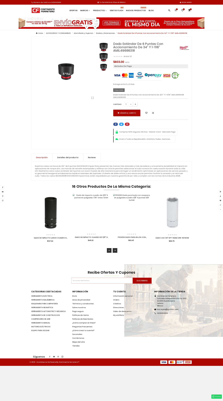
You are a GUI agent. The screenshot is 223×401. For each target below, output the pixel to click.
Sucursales (77, 334)
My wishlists (118, 315)
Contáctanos (78, 338)
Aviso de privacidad (81, 300)
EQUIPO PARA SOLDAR (40, 330)
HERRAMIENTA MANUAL (40, 323)
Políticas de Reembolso (82, 319)
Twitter (121, 124)
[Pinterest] (58, 356)
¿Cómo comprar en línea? (84, 323)
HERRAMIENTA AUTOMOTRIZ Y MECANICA (48, 311)
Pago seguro (78, 311)
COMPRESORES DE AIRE (40, 319)
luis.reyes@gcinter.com (168, 309)
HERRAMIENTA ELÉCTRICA (41, 296)
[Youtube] (54, 356)
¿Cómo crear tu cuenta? (83, 330)
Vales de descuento (122, 311)
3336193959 (162, 313)
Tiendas (76, 346)
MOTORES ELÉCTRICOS (40, 326)
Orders (116, 300)
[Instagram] (62, 356)
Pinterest (127, 124)
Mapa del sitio (78, 342)
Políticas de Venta (80, 315)
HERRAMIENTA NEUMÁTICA (42, 307)
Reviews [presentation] (92, 157)
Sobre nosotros (79, 307)
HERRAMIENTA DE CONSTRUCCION (45, 315)
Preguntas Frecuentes (82, 326)
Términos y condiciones (83, 304)
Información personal (123, 296)
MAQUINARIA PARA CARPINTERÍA (44, 304)
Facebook (115, 124)
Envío (74, 296)
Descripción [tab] (42, 157)
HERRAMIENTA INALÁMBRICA (42, 300)
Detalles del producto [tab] (68, 157)
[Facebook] (50, 356)
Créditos (117, 304)
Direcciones (118, 307)
